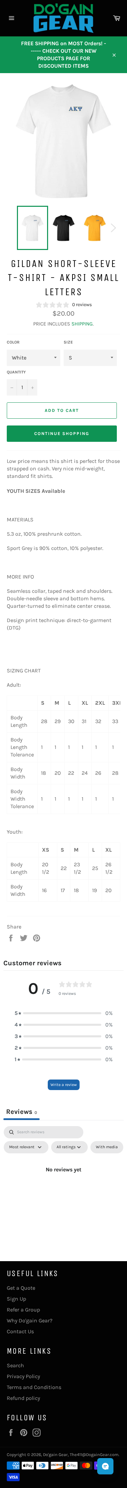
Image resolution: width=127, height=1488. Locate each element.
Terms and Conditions (34, 1387)
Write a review (63, 1084)
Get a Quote (21, 1288)
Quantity (16, 372)
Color (13, 342)
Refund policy (23, 1398)
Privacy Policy (23, 1376)
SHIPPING (82, 324)
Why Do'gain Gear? (29, 1320)
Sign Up (16, 1298)
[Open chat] (105, 1466)
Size (68, 342)
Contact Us (20, 1331)
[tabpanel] (63, 1185)
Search (15, 1365)
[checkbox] (106, 1147)
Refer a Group (23, 1309)
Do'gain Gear (55, 1454)
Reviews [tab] (21, 1112)
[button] (64, 1013)
